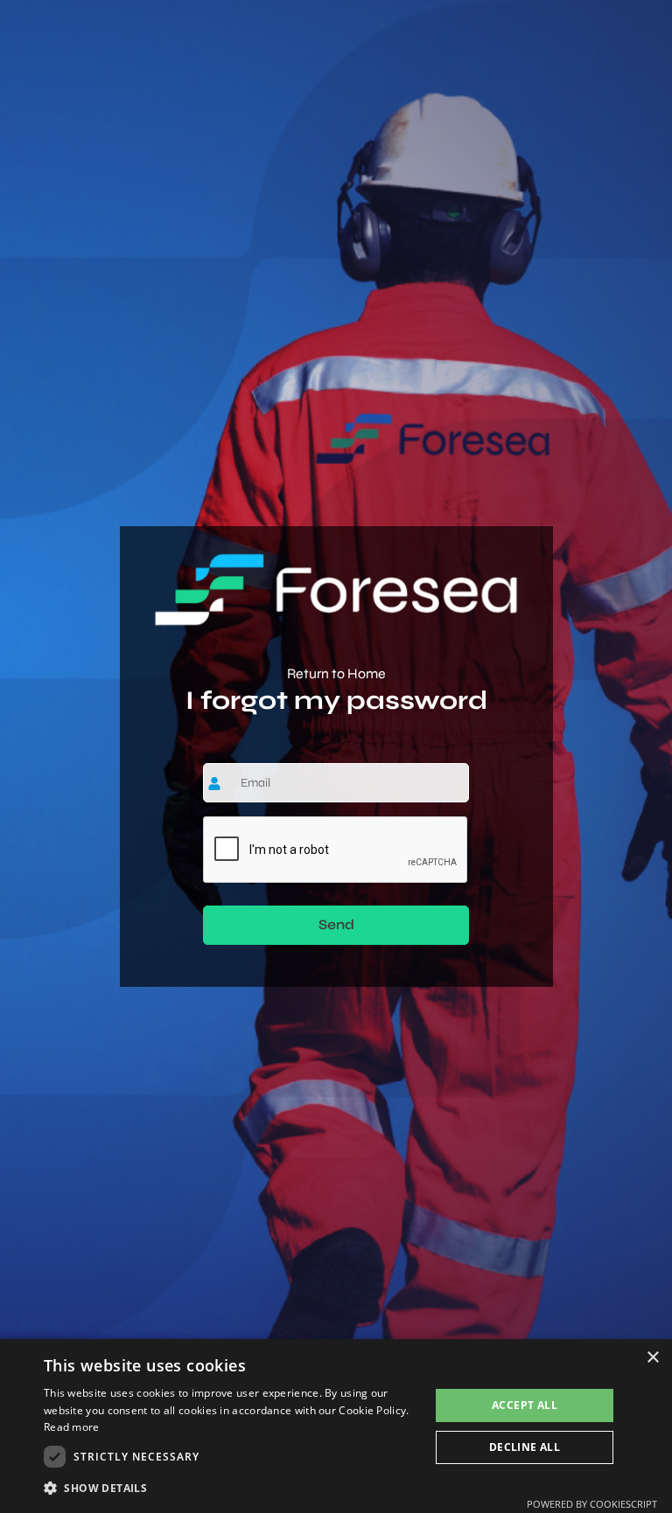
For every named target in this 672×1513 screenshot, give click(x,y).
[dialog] (336, 1426)
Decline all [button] (524, 1447)
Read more (72, 1426)
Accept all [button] (524, 1405)
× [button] (652, 1357)
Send (336, 924)
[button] (231, 1488)
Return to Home (336, 673)
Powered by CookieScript (592, 1503)
